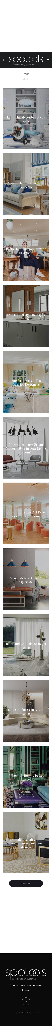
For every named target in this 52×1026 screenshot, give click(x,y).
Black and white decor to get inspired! (26, 646)
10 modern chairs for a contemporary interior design (26, 843)
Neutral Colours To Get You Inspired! (26, 711)
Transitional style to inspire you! (26, 317)
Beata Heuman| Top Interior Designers (26, 251)
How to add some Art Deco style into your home (26, 514)
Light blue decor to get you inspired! (26, 119)
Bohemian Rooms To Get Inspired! (26, 777)
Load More (26, 883)
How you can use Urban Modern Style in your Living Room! (26, 448)
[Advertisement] (26, 26)
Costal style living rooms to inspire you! (26, 185)
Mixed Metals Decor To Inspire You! (26, 580)
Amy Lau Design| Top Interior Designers (26, 382)
